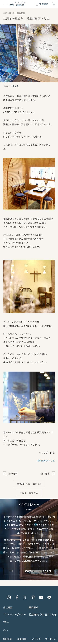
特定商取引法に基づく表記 (42, 614)
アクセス (46, 571)
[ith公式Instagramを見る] (9, 597)
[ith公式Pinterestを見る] (33, 597)
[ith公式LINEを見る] (49, 597)
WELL (6, 621)
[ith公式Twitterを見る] (25, 597)
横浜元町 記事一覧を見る (29, 483)
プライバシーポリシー (14, 614)
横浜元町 (21, 13)
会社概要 (7, 607)
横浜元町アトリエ (46, 460)
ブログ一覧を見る (29, 492)
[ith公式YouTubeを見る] (41, 597)
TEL (11, 571)
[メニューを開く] (4, 4)
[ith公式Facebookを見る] (17, 597)
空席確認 (29, 571)
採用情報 (33, 607)
